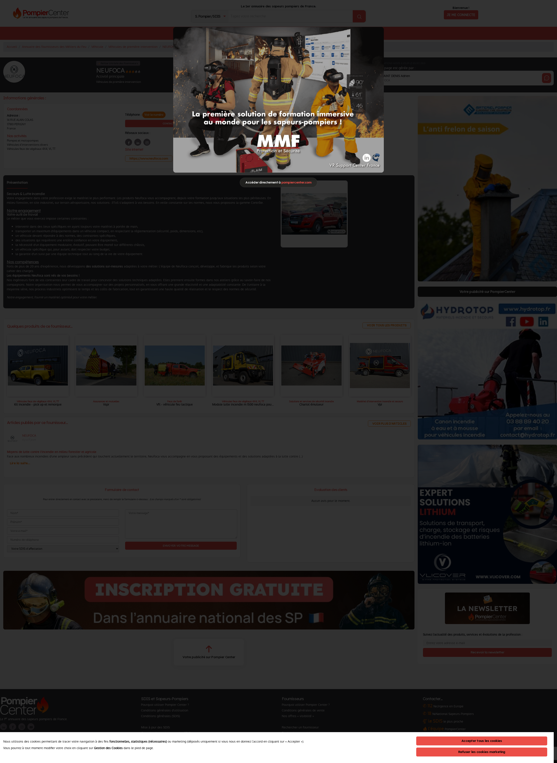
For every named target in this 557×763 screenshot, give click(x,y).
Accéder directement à (278, 182)
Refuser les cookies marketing (481, 752)
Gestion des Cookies (108, 748)
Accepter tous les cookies (481, 741)
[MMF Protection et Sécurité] (278, 99)
